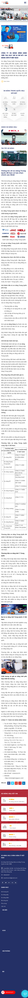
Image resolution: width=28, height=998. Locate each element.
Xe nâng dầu (5, 894)
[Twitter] (12, 783)
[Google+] (16, 783)
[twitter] (5, 882)
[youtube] (12, 882)
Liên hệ (3, 906)
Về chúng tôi (4, 891)
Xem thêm (7, 81)
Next (23, 15)
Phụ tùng (4, 903)
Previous (4, 15)
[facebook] (2, 882)
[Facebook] (8, 783)
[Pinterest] (20, 783)
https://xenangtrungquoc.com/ (14, 778)
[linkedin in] (15, 882)
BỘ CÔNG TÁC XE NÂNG (5, 115)
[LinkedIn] (23, 783)
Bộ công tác (4, 900)
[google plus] (9, 882)
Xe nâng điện (5, 897)
